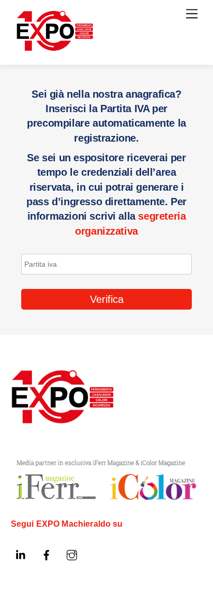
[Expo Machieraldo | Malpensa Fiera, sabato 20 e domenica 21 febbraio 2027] (55, 47)
